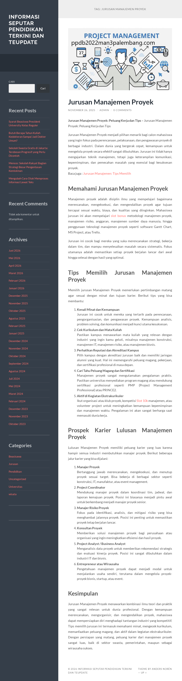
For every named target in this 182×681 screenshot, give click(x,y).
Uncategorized (17, 479)
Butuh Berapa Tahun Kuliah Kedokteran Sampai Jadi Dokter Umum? (27, 136)
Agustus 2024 (17, 371)
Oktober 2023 (17, 424)
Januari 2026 (16, 288)
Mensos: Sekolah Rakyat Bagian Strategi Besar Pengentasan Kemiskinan (27, 166)
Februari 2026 (17, 280)
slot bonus (118, 216)
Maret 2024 (16, 393)
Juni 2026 (14, 250)
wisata (13, 494)
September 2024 (18, 363)
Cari (12, 81)
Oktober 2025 (17, 310)
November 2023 (18, 416)
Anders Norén (162, 668)
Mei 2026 (14, 258)
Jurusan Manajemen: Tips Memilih (107, 173)
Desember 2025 (18, 295)
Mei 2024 (14, 386)
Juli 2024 (14, 378)
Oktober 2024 (17, 356)
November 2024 (18, 348)
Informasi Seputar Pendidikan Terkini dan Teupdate (26, 29)
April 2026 (15, 265)
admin (104, 110)
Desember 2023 (18, 408)
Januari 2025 (16, 333)
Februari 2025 (17, 325)
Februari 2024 (17, 401)
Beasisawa (15, 456)
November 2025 (18, 303)
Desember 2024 (18, 341)
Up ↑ (144, 672)
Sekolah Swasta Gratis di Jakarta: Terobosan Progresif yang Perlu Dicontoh (28, 151)
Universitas (15, 486)
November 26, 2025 (81, 110)
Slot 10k (142, 401)
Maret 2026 (16, 273)
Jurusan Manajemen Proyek (111, 102)
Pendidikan (15, 471)
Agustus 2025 (17, 318)
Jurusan (13, 463)
